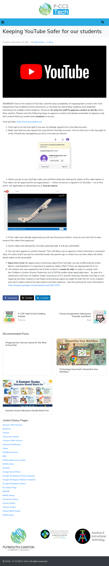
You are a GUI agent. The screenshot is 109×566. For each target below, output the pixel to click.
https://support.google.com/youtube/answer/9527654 (34, 285)
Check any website (11, 436)
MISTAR (6, 491)
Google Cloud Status (12, 472)
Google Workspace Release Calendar (19, 479)
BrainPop (7, 429)
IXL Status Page (10, 487)
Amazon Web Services (12, 425)
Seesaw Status (9, 507)
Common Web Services (13, 440)
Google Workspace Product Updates (19, 476)
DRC (4, 456)
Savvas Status (9, 503)
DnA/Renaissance (10, 452)
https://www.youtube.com (29, 121)
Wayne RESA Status (11, 511)
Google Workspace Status (14, 483)
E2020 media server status (14, 460)
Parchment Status (10, 499)
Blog (51, 42)
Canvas (6, 432)
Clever (5, 448)
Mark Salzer (39, 42)
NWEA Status (9, 495)
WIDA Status (8, 515)
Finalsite (6, 468)
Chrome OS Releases (12, 444)
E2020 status (8, 464)
